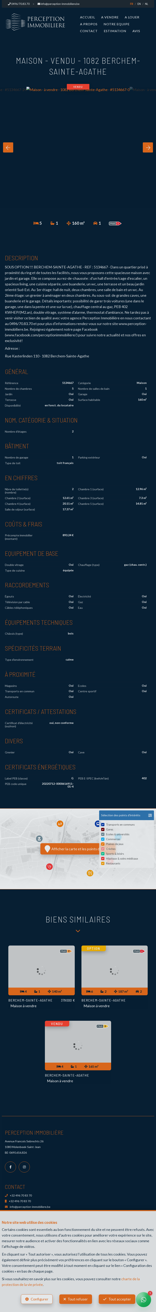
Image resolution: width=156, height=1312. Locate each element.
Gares (109, 829)
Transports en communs (120, 824)
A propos (89, 24)
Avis (136, 31)
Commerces (113, 839)
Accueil (87, 17)
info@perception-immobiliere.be (30, 1206)
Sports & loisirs (115, 853)
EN (139, 3)
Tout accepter (119, 1299)
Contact (89, 31)
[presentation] (8, 147)
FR (131, 3)
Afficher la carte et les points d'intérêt (81, 849)
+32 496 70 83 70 (21, 1195)
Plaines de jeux (115, 844)
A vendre (110, 17)
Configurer (39, 1299)
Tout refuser (78, 1299)
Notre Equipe (117, 24)
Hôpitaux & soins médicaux (122, 858)
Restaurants (113, 863)
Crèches (111, 848)
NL (146, 3)
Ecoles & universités (117, 834)
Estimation (115, 31)
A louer (132, 17)
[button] (126, 815)
